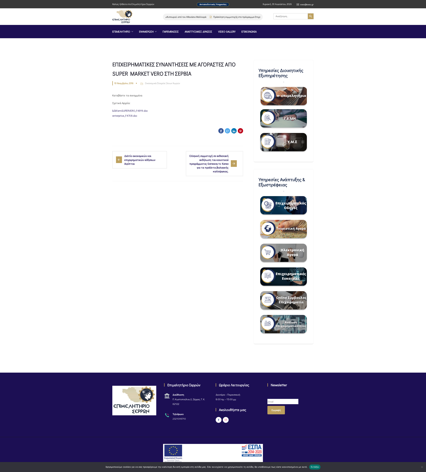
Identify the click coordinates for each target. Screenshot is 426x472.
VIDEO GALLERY (226, 31)
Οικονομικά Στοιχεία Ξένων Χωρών (162, 83)
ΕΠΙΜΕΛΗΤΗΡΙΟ (121, 31)
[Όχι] (422, 467)
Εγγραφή (276, 410)
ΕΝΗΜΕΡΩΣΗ (146, 31)
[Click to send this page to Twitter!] (227, 130)
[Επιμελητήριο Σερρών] (122, 17)
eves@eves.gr (307, 4)
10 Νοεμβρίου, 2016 (123, 83)
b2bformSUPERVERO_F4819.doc (130, 110)
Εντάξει (315, 467)
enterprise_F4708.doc (124, 115)
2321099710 (179, 418)
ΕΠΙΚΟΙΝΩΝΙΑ (249, 31)
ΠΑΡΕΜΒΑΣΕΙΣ (171, 31)
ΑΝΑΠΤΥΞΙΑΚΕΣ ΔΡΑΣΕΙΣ (198, 31)
